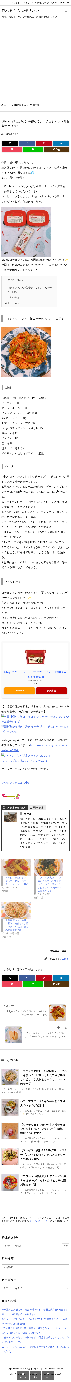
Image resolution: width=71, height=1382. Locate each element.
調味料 (36, 105)
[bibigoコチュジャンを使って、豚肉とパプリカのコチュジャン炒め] (16, 867)
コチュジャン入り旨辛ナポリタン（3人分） (29, 287)
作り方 (13, 297)
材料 (12, 292)
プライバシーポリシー (23, 2)
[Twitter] (10, 143)
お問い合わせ (43, 2)
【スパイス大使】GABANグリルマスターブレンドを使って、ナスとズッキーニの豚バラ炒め (43, 1154)
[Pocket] (12, 149)
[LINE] (33, 149)
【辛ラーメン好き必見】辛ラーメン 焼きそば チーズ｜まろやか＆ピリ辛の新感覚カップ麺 (43, 1180)
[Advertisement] (35, 60)
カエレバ (40, 680)
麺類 (64, 950)
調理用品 (21, 105)
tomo (65, 958)
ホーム (7, 105)
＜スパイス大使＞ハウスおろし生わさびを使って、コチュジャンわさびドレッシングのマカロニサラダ (49, 884)
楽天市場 (51, 690)
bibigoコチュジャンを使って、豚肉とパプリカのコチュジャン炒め (17, 881)
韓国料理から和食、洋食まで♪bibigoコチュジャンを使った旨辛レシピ (35, 729)
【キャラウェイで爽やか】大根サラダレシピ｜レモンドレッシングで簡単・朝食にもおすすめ (42, 1129)
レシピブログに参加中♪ (15, 782)
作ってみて (12, 302)
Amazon (19, 690)
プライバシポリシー (39, 1220)
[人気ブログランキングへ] (10, 796)
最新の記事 (38, 807)
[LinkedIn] (61, 143)
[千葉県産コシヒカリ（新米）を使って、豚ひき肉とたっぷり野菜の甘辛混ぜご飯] (16, 910)
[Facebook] (27, 143)
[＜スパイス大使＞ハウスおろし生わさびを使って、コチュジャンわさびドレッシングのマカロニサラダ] (48, 867)
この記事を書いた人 (15, 807)
